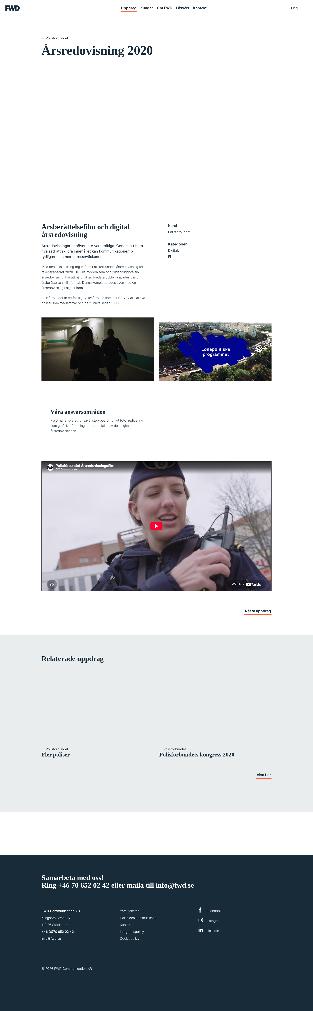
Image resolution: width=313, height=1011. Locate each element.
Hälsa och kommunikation (139, 918)
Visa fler (264, 775)
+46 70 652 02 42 (83, 885)
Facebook (214, 911)
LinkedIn (212, 931)
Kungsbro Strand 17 (56, 918)
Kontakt (125, 925)
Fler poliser (55, 754)
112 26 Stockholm (54, 925)
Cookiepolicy (129, 938)
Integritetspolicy (132, 932)
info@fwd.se (175, 885)
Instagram (213, 921)
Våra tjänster (129, 911)
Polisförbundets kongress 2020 (196, 754)
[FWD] (12, 8)
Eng (294, 8)
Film (171, 257)
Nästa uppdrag (258, 611)
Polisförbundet (57, 38)
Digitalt (173, 250)
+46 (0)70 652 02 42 (57, 932)
